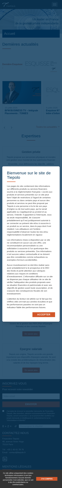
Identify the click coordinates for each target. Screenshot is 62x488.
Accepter (43, 314)
